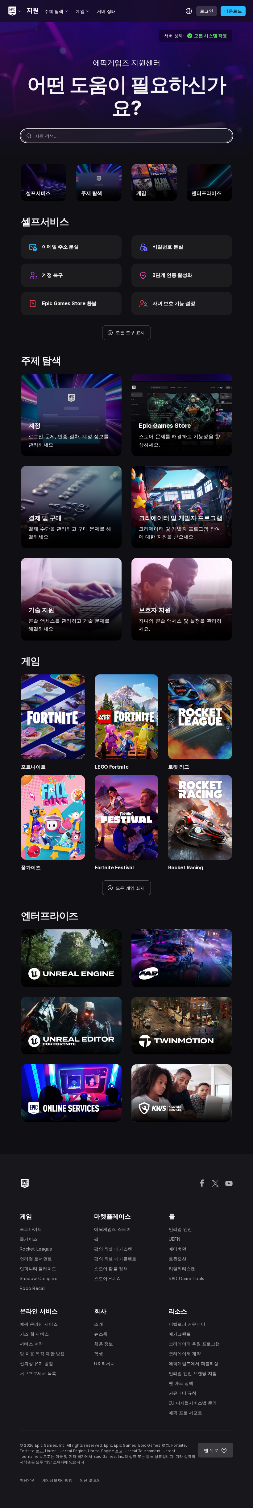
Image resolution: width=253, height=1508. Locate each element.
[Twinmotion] (181, 1025)
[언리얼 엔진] (71, 958)
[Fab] (181, 958)
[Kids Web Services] (181, 1093)
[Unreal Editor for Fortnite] (71, 1025)
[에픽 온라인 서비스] (71, 1093)
